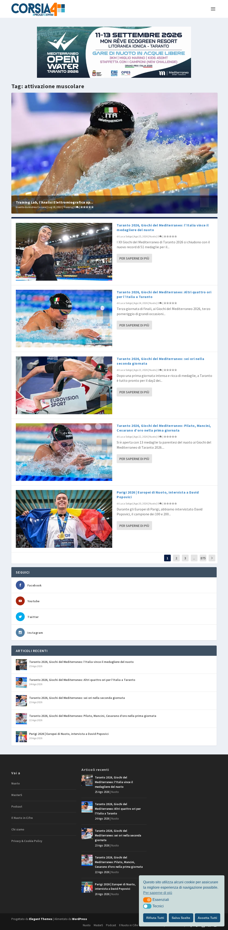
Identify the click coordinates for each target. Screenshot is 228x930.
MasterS (16, 795)
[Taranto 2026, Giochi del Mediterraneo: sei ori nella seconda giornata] (64, 385)
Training (68, 207)
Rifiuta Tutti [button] (155, 918)
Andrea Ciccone (37, 207)
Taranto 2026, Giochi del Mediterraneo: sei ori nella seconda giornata (77, 698)
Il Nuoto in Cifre (22, 818)
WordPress (79, 919)
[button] (147, 899)
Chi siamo (17, 829)
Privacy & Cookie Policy (26, 841)
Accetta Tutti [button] (207, 918)
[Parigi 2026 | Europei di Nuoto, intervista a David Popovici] (64, 519)
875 (203, 558)
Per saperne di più (134, 258)
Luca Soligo (125, 236)
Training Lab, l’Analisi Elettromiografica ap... (54, 202)
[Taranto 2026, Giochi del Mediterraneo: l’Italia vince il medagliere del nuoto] (64, 252)
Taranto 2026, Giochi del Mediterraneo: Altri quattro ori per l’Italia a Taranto (82, 680)
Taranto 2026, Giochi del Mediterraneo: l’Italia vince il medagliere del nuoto (81, 662)
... (194, 558)
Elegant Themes (40, 919)
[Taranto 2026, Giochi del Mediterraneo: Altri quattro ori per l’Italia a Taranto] (64, 319)
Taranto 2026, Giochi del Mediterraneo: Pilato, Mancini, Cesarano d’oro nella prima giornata (164, 427)
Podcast (16, 806)
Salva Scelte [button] (181, 918)
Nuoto (152, 236)
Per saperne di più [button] (157, 893)
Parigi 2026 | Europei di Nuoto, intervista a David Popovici (69, 734)
